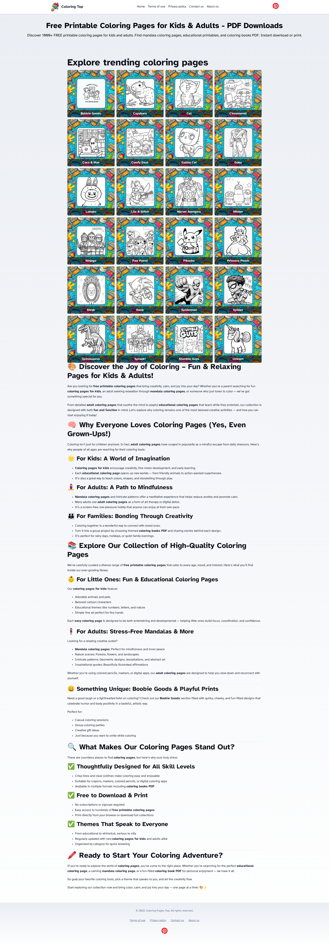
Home (141, 6)
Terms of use (156, 6)
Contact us (196, 6)
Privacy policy (177, 6)
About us (213, 6)
